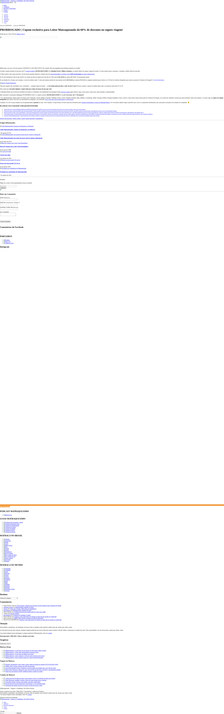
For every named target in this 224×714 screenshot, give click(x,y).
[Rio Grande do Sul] (9, 556)
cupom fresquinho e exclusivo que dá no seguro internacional (72, 74)
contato (50, 633)
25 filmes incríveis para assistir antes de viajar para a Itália (30, 612)
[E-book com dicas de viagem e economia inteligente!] (11, 524)
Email (10, 202)
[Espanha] (7, 573)
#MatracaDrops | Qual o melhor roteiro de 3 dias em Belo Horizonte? (24, 657)
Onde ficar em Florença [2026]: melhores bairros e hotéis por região (24, 671)
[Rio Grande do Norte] (10, 555)
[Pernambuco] (8, 552)
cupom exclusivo (30, 71)
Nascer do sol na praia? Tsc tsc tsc (10, 163)
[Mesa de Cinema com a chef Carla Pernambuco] (14, 143)
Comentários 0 (39, 118)
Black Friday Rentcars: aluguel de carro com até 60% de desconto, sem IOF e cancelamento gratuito (32, 669)
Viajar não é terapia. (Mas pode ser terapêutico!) (23, 609)
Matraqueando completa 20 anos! (24, 607)
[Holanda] (7, 578)
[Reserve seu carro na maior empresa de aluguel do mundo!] (7, 241)
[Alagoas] (6, 539)
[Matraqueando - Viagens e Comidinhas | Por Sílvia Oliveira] (17, 0)
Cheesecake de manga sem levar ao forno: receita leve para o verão (23, 685)
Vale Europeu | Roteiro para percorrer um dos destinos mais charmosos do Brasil (39, 605)
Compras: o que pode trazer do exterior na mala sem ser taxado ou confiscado (35, 616)
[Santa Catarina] (8, 558)
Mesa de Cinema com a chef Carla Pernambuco (14, 146)
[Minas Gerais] (8, 545)
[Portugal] (7, 587)
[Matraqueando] (5, 2)
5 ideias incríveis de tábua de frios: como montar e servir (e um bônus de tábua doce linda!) (30, 678)
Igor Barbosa (7, 610)
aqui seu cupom (65, 92)
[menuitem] (5, 5)
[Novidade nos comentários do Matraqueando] (13, 168)
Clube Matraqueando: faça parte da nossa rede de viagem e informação (21, 138)
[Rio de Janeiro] (8, 553)
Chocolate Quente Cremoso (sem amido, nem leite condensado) (22, 682)
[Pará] (5, 547)
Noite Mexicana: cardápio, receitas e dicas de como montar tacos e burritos (25, 680)
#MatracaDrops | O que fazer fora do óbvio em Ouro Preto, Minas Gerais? (25, 650)
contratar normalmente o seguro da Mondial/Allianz (95, 102)
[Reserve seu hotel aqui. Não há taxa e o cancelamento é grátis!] (7, 240)
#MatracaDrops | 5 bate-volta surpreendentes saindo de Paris (21, 652)
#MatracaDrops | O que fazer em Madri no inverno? (19, 654)
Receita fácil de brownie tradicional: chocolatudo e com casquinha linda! (25, 683)
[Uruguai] (6, 590)
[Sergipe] (6, 561)
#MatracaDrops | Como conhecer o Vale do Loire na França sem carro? (25, 656)
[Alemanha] (7, 568)
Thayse (6, 609)
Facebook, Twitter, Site (9, 207)
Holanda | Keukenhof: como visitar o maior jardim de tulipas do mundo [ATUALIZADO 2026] (31, 664)
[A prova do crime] (5, 151)
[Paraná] (6, 550)
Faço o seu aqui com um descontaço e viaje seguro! (59, 99)
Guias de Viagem (14, 613)
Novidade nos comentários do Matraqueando (13, 172)
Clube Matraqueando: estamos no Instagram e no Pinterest (17, 129)
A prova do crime (5, 155)
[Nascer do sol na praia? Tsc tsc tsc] (10, 160)
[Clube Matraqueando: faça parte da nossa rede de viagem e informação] (20, 134)
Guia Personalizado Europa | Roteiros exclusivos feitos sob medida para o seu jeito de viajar (30, 668)
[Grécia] (6, 576)
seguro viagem (17, 118)
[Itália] (6, 583)
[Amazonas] (7, 541)
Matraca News (21, 34)
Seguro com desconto (6, 118)
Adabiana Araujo (8, 607)
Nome (5, 197)
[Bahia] (6, 542)
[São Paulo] (7, 559)
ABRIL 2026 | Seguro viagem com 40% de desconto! (28, 618)
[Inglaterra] (7, 579)
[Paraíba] (6, 548)
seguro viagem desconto (28, 118)
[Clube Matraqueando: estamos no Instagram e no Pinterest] (16, 126)
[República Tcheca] (9, 589)
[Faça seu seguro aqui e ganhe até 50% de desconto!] (8, 243)
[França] (6, 575)
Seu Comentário (4, 212)
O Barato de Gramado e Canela (21, 615)
